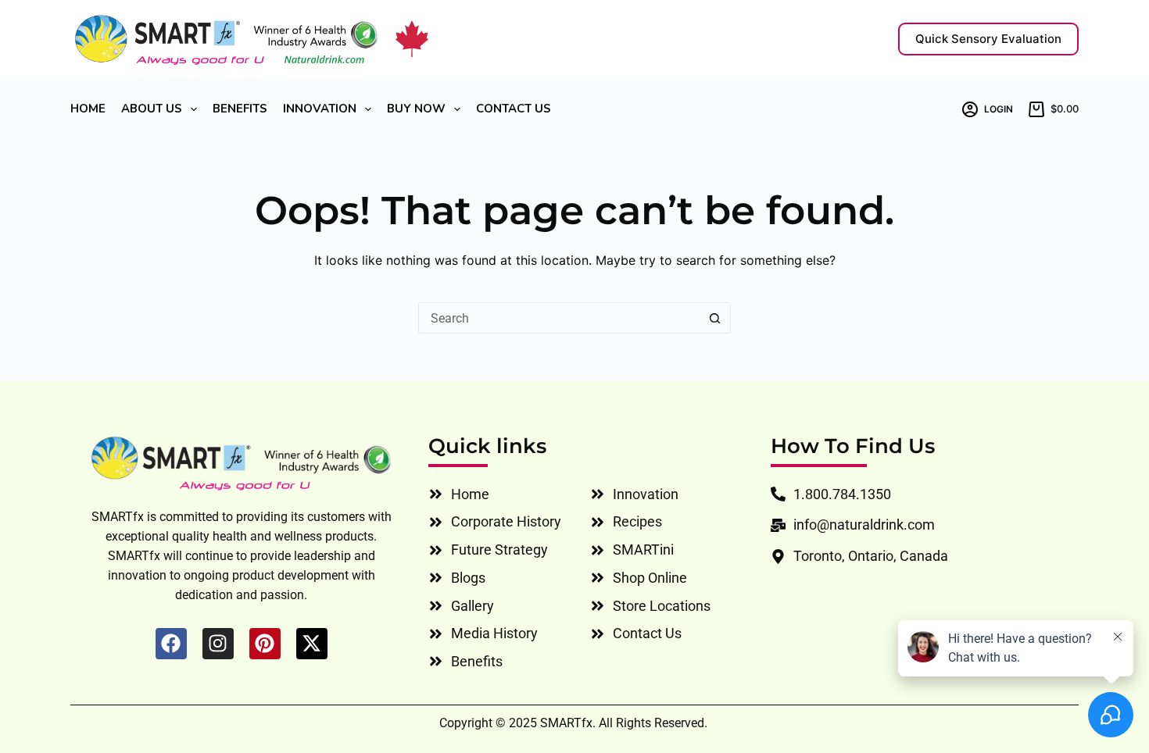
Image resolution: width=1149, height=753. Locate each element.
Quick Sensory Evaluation (988, 38)
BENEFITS (240, 109)
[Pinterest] (265, 643)
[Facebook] (171, 643)
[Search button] (715, 318)
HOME (88, 109)
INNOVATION (319, 109)
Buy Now (416, 109)
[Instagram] (218, 643)
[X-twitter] (312, 643)
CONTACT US (513, 109)
